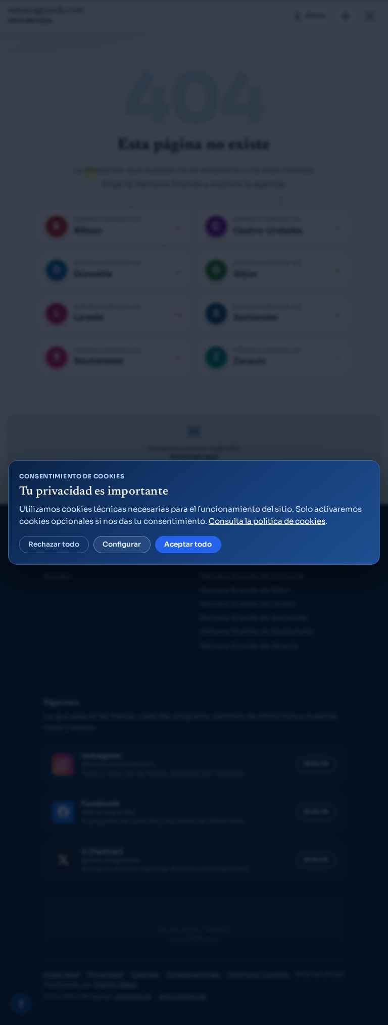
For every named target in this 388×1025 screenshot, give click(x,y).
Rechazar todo (53, 544)
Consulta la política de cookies (267, 521)
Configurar (122, 544)
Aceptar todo (188, 544)
